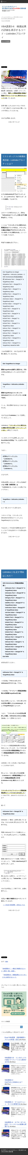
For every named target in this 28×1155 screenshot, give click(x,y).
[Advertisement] (14, 55)
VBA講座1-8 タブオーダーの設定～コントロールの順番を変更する (15, 1124)
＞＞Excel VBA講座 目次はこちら (14, 905)
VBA (6, 961)
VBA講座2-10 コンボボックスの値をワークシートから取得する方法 (15, 1060)
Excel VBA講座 (6, 41)
